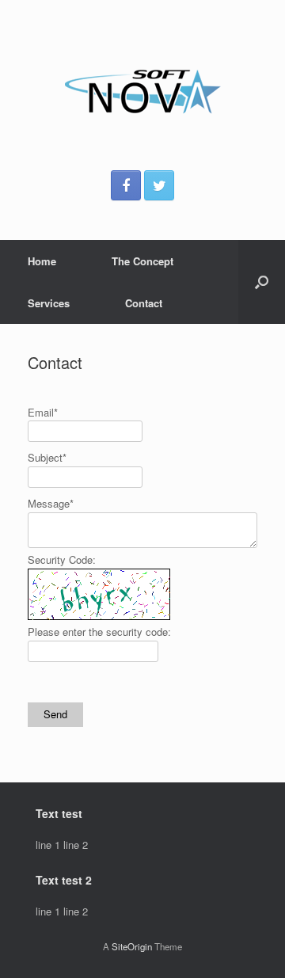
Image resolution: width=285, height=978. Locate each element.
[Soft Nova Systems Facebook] (126, 185)
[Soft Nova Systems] (142, 91)
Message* (51, 503)
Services (49, 302)
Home (42, 260)
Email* (43, 412)
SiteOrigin (132, 946)
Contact (143, 302)
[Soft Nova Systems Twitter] (159, 185)
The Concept (142, 260)
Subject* (47, 457)
